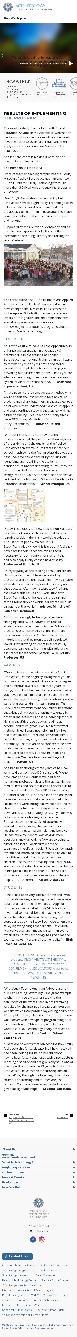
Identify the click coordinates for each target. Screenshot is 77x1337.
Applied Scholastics (46, 1300)
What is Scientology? (17, 1162)
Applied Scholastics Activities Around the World (21, 1120)
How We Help (13, 18)
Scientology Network (54, 1265)
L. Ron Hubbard (11, 1265)
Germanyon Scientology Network (19, 1156)
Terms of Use (32, 1327)
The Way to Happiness (57, 1295)
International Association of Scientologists (27, 1290)
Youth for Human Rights (50, 1310)
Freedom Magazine (14, 1295)
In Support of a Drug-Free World (21, 1305)
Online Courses (13, 1172)
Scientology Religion (14, 1270)
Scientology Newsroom (16, 1275)
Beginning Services (16, 1167)
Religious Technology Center (19, 1280)
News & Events (13, 1177)
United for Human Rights (17, 1310)
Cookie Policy (17, 1327)
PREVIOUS (14, 1115)
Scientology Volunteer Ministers (21, 1285)
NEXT (65, 1115)
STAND (34, 1295)
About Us (9, 1149)
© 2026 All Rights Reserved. (34, 1324)
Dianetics (31, 1265)
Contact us (40, 1226)
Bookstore (10, 1182)
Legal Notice (47, 1327)
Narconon (23, 1300)
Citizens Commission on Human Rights (25, 1315)
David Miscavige (45, 1275)
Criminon (62, 1117)
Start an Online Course (54, 1280)
